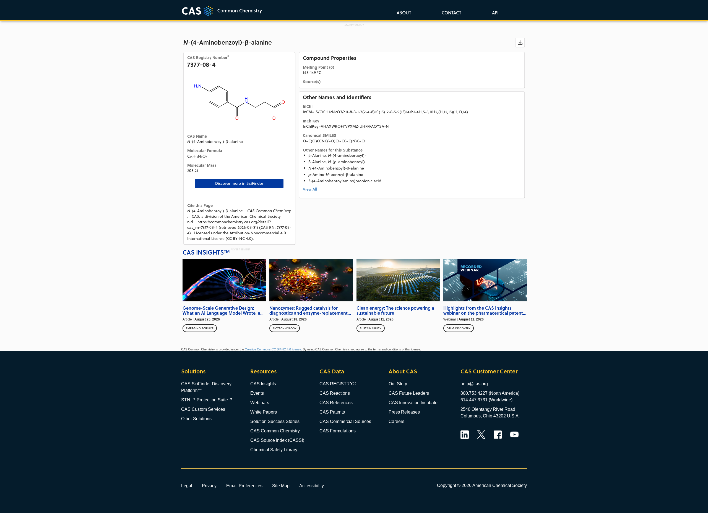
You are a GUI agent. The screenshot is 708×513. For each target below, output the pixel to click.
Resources (263, 371)
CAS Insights (263, 383)
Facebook (498, 434)
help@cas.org (474, 383)
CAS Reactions (334, 393)
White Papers (263, 412)
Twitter (481, 434)
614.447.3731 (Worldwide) (486, 399)
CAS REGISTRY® (337, 383)
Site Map (281, 485)
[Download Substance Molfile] (520, 42)
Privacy (209, 485)
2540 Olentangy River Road (487, 409)
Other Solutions (196, 418)
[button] (494, 12)
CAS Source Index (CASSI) (277, 440)
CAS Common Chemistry (275, 431)
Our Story (398, 383)
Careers (396, 421)
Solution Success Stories (275, 421)
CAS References (336, 402)
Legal (186, 485)
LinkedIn (464, 434)
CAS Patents (332, 412)
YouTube (514, 434)
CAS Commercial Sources (345, 421)
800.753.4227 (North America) (489, 393)
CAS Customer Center (488, 371)
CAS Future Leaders (409, 393)
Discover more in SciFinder (239, 183)
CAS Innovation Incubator (414, 402)
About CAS (403, 371)
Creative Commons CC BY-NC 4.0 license (273, 349)
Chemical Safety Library (273, 449)
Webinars (259, 402)
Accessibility (311, 485)
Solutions (193, 371)
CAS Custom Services (203, 409)
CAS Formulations (337, 431)
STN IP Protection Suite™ (206, 399)
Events (257, 393)
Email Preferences (244, 485)
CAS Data (331, 371)
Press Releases (404, 412)
